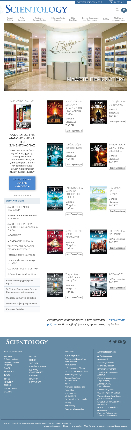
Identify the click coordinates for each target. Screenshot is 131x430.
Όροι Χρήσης (89, 426)
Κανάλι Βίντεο (70, 365)
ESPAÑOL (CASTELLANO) (36, 371)
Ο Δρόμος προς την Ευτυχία (108, 393)
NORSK (32, 360)
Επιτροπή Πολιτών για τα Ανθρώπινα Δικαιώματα (107, 414)
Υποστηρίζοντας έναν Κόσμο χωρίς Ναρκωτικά (109, 397)
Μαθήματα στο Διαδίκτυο (118, 19)
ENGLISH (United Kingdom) (11, 363)
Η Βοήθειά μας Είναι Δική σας (71, 394)
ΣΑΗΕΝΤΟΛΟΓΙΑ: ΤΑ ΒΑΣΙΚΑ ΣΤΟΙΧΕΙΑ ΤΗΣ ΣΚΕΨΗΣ (74, 192)
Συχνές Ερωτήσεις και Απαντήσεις (90, 19)
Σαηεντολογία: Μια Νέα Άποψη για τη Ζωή (74, 277)
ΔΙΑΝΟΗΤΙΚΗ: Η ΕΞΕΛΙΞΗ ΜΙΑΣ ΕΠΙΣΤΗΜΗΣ (117, 147)
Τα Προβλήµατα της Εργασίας (117, 103)
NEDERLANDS (10, 389)
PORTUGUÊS (35, 382)
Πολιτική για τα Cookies (73, 426)
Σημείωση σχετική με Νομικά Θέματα (112, 426)
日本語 (7, 379)
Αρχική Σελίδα (10, 19)
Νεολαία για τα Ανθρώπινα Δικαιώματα (108, 408)
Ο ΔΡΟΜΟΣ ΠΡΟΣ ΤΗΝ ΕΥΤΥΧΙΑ (115, 191)
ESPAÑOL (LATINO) (37, 366)
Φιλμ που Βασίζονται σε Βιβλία (21, 298)
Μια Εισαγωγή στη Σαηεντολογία (21, 303)
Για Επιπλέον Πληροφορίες (76, 399)
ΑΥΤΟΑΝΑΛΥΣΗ (116, 274)
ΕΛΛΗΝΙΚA (34, 375)
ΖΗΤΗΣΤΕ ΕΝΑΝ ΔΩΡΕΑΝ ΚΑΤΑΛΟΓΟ (22, 183)
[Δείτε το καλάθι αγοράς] (124, 10)
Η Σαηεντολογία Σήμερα (58, 19)
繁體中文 (8, 385)
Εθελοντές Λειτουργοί (73, 375)
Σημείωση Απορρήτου (53, 426)
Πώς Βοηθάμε (73, 19)
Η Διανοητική (102, 359)
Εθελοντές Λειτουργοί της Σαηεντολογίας (107, 379)
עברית (7, 375)
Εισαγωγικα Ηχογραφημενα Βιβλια (19, 282)
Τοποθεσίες (70, 406)
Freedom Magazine (105, 390)
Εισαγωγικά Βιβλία (15, 201)
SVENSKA (33, 363)
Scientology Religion (105, 366)
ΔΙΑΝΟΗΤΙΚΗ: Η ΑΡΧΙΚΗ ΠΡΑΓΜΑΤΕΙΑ (19, 208)
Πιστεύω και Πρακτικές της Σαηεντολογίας (76, 360)
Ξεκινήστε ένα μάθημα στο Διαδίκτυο (108, 373)
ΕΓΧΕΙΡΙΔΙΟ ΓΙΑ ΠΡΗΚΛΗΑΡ (117, 232)
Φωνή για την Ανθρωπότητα (76, 371)
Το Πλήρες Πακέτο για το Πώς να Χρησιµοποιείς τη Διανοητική (21, 290)
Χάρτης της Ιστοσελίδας (74, 409)
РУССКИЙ (8, 382)
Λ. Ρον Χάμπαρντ (22, 19)
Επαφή (68, 402)
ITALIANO (33, 379)
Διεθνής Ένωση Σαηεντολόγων (104, 385)
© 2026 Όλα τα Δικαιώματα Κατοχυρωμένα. (37, 423)
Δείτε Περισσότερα (74, 131)
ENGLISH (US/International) (11, 358)
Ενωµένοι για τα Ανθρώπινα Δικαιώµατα (108, 403)
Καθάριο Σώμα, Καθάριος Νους (74, 146)
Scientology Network (105, 363)
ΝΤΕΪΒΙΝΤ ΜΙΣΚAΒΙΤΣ (106, 369)
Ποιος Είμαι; (70, 390)
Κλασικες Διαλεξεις (15, 309)
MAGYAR (33, 357)
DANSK (7, 368)
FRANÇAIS (8, 371)
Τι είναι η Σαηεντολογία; (39, 19)
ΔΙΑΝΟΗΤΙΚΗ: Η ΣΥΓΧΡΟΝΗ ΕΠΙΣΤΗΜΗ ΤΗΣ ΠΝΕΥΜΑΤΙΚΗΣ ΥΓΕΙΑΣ (74, 107)
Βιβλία (106, 19)
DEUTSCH (8, 392)
